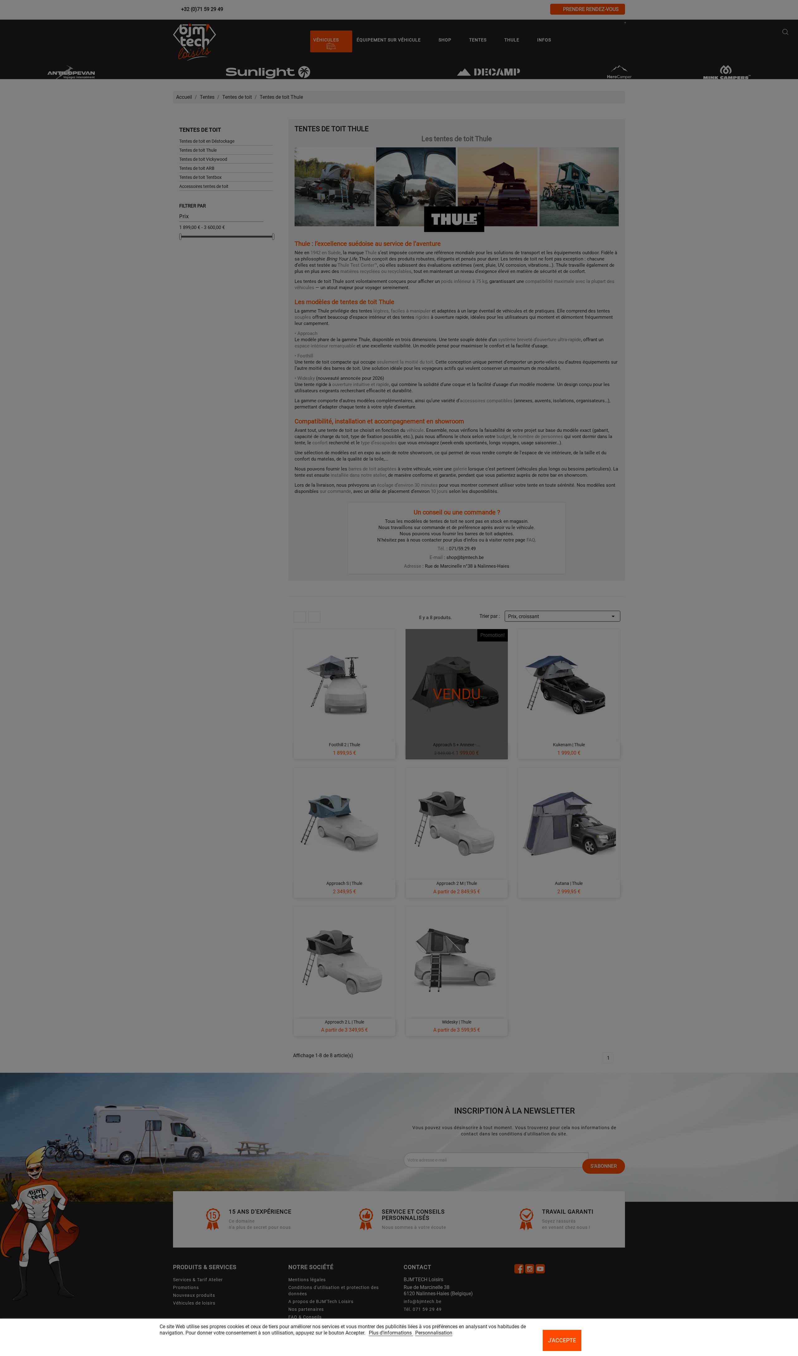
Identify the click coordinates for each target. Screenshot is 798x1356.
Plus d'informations (391, 1333)
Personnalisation (433, 1333)
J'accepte (562, 1340)
